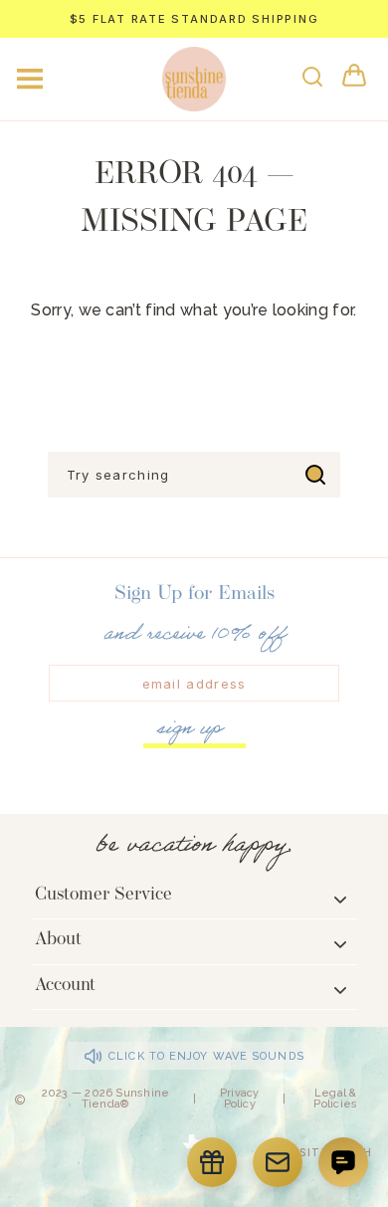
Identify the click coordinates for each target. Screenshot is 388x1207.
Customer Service (103, 896)
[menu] (30, 79)
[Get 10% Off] (277, 1162)
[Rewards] (212, 1162)
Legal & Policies (335, 1098)
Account (65, 986)
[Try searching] (315, 475)
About (58, 940)
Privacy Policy (240, 1098)
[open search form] (312, 77)
